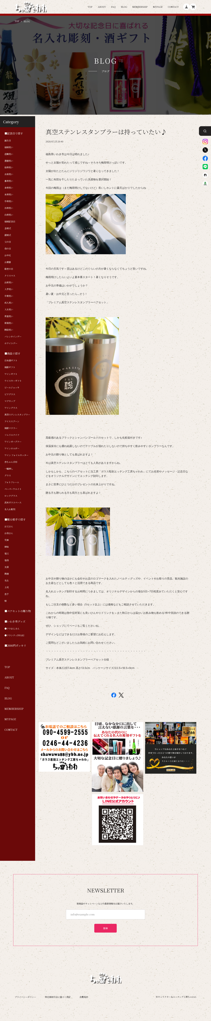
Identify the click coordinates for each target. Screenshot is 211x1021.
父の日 (7, 241)
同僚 (6, 573)
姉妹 (6, 546)
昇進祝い (8, 316)
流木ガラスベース (12, 502)
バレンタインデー (12, 336)
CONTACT (173, 7)
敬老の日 (8, 268)
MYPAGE (158, 7)
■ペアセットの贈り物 (17, 611)
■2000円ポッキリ (15, 645)
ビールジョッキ (11, 387)
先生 (6, 580)
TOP (90, 7)
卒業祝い (8, 296)
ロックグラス (10, 495)
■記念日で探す (13, 133)
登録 (105, 928)
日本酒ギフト (10, 360)
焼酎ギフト (9, 367)
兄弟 (6, 540)
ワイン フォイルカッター (16, 455)
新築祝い (8, 323)
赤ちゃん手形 (10, 462)
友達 (6, 567)
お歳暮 (7, 262)
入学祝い (8, 289)
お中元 (7, 255)
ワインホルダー (11, 448)
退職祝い (8, 153)
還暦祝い (8, 160)
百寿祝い (8, 208)
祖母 (6, 560)
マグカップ (9, 401)
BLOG (124, 7)
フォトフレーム (11, 482)
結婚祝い (8, 147)
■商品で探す (12, 353)
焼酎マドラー (10, 428)
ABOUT (102, 7)
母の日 (7, 248)
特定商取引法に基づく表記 (58, 997)
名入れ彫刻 (9, 509)
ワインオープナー (12, 441)
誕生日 (7, 140)
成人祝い (8, 302)
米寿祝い (8, 194)
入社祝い (8, 309)
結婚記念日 (9, 221)
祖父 (6, 553)
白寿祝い (8, 214)
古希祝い (8, 174)
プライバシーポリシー (25, 997)
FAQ (113, 7)
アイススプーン (11, 421)
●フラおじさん (11, 628)
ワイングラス (10, 407)
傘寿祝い (8, 187)
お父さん (8, 526)
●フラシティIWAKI (14, 635)
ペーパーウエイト (12, 489)
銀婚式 (7, 235)
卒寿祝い (8, 201)
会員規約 (83, 997)
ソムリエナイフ (11, 434)
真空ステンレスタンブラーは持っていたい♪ (106, 131)
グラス (7, 475)
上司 (6, 587)
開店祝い (8, 329)
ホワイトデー (10, 343)
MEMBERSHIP (140, 7)
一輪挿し (8, 468)
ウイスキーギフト (13, 380)
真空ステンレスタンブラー (17, 414)
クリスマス (9, 275)
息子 (6, 594)
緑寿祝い (8, 167)
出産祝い (8, 282)
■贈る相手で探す (15, 519)
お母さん (8, 533)
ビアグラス (9, 394)
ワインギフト (10, 374)
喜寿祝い (8, 181)
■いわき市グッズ (14, 621)
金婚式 (7, 228)
